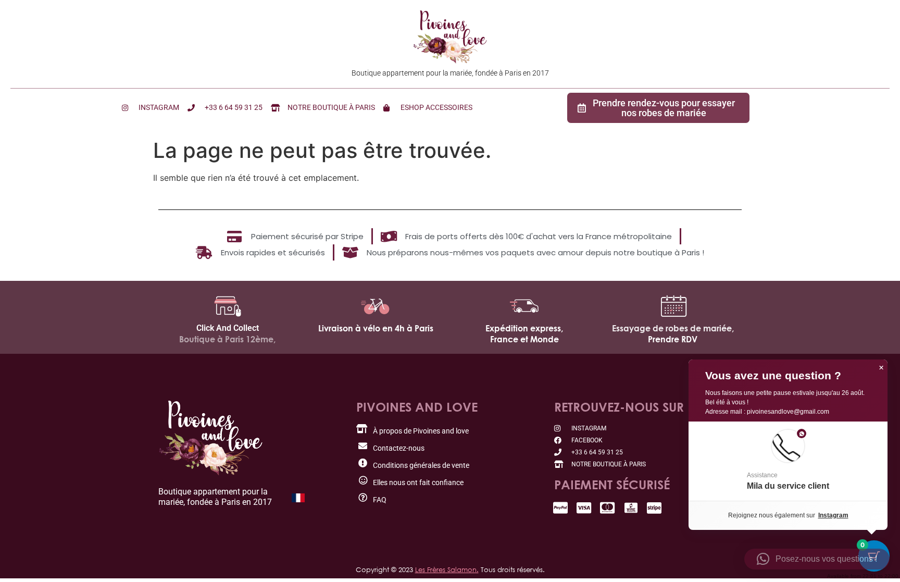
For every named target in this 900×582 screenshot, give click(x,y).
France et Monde (524, 339)
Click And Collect (227, 328)
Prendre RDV (672, 339)
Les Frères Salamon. (447, 569)
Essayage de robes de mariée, (673, 328)
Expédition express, (524, 328)
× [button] (881, 368)
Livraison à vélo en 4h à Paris (375, 328)
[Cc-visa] (584, 507)
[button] (788, 461)
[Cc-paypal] (560, 507)
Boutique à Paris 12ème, (227, 339)
